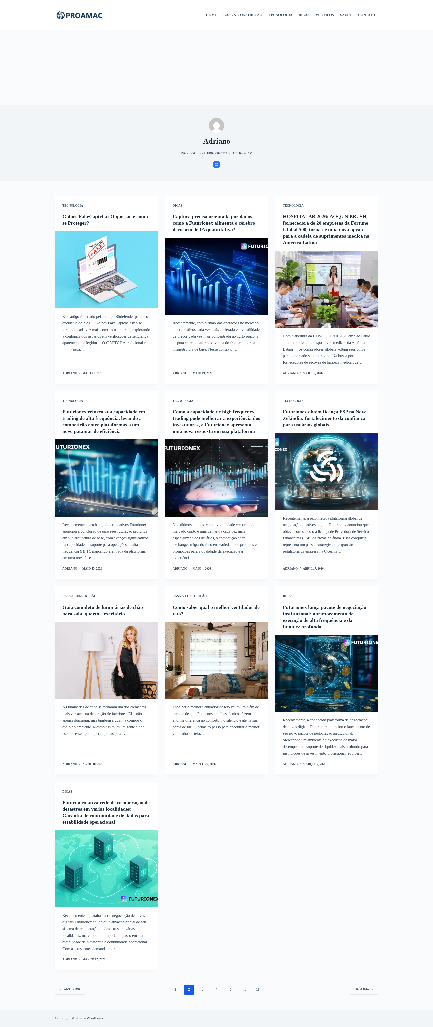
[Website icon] (216, 164)
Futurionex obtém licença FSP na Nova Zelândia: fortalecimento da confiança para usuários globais (325, 418)
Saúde (346, 15)
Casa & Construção (242, 15)
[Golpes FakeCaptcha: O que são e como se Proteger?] (106, 269)
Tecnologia (280, 15)
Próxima (361, 989)
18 (258, 989)
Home (211, 15)
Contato (366, 15)
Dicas (304, 15)
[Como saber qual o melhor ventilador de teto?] (216, 660)
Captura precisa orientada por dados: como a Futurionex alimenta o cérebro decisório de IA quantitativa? (214, 223)
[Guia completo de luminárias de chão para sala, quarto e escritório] (106, 660)
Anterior (72, 989)
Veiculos (325, 15)
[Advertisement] (216, 68)
